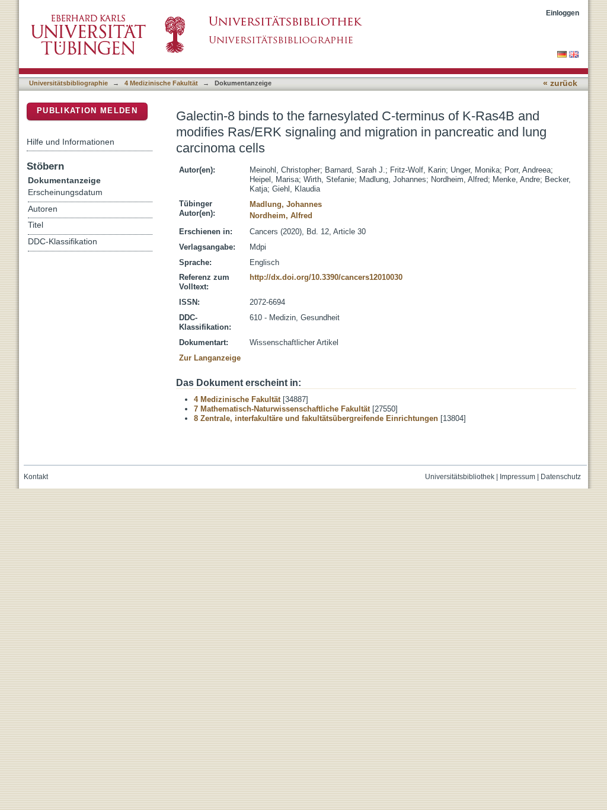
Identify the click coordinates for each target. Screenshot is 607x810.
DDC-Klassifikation (62, 241)
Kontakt (36, 477)
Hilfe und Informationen (70, 141)
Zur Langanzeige (210, 357)
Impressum (517, 477)
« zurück (560, 83)
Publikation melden (87, 110)
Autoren (42, 209)
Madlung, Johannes (286, 204)
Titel (35, 225)
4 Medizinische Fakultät (161, 83)
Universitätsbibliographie (68, 83)
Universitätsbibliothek (459, 477)
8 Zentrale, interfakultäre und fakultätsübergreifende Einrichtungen (316, 418)
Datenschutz (561, 477)
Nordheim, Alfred (281, 215)
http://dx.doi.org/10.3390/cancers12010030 (326, 277)
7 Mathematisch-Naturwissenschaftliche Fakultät (282, 408)
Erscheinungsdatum (65, 192)
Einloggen (562, 13)
